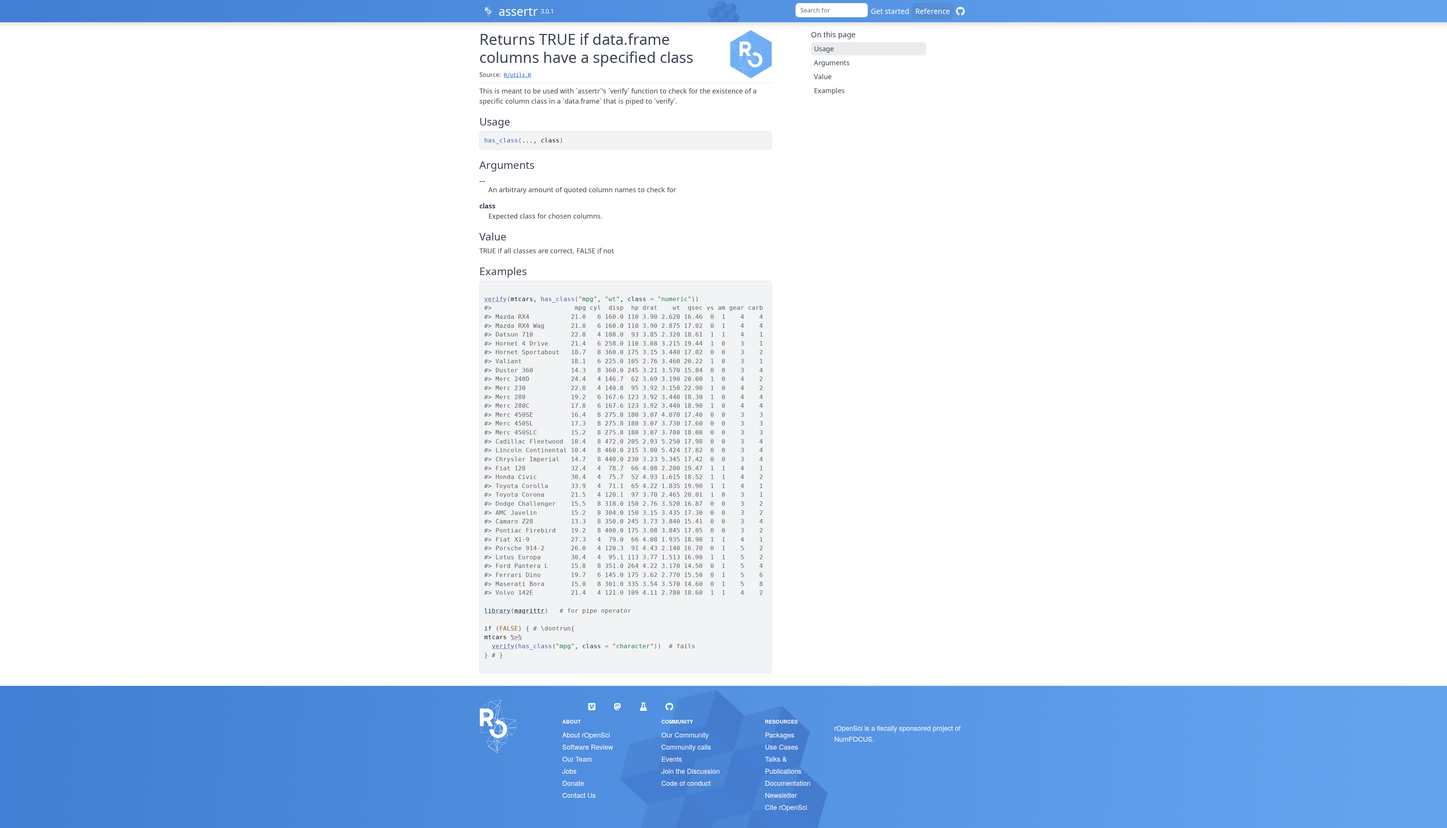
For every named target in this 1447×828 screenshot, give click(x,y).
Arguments (832, 62)
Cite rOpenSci (786, 807)
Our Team (577, 759)
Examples (829, 90)
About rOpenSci (586, 734)
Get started (890, 11)
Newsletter (781, 795)
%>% (516, 637)
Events (671, 759)
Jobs (569, 771)
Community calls (686, 746)
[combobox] (831, 10)
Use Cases (781, 746)
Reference (932, 11)
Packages (779, 734)
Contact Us (579, 795)
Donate (573, 783)
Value (823, 76)
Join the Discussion (690, 771)
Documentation (788, 783)
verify (495, 299)
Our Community (685, 734)
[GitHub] (960, 11)
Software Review (587, 746)
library (497, 610)
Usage (824, 48)
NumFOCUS (853, 739)
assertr (518, 11)
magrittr (529, 610)
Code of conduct (686, 783)
